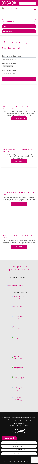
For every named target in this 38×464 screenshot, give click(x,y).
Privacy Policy (30, 461)
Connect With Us (8, 21)
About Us (19, 442)
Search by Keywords (9, 70)
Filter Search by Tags (9, 63)
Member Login (7, 31)
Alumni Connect (19, 446)
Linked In (9, 3)
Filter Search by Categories (11, 56)
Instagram (14, 3)
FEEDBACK (8, 438)
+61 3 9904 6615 (19, 423)
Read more (18, 118)
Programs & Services (19, 450)
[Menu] (35, 8)
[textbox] (19, 59)
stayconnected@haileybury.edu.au (20, 425)
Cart (4, 26)
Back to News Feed (14, 42)
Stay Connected (19, 453)
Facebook (4, 3)
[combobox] (19, 59)
